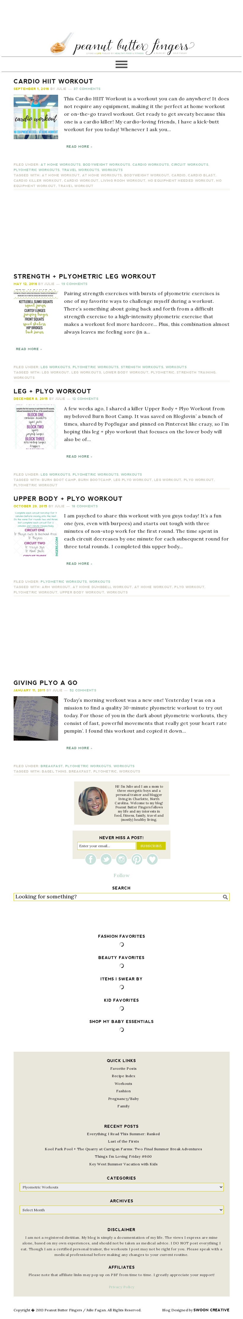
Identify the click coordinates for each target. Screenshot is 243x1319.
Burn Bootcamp (94, 480)
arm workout (56, 587)
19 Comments (74, 284)
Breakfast (52, 766)
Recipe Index (123, 1076)
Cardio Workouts (150, 165)
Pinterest (138, 859)
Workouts (112, 170)
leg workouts (86, 372)
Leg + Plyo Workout (52, 391)
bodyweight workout (146, 175)
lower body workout (125, 372)
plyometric (163, 372)
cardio (179, 175)
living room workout (123, 181)
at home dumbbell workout (102, 587)
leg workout (55, 372)
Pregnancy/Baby (123, 1098)
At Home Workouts (61, 165)
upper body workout (82, 592)
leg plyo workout (132, 480)
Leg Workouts (55, 367)
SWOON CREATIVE (211, 1310)
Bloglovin (152, 859)
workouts (24, 378)
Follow (121, 875)
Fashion (123, 1091)
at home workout (61, 175)
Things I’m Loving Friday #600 (123, 1156)
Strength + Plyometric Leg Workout (85, 276)
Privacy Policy (122, 1287)
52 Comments (83, 690)
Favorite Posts (123, 1068)
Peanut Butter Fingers (121, 45)
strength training (196, 372)
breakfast (80, 771)
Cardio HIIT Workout (53, 81)
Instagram (123, 859)
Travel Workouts (81, 170)
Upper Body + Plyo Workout (68, 498)
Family (123, 1106)
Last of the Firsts (123, 1141)
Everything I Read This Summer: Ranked (123, 1134)
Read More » (79, 147)
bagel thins (54, 771)
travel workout (75, 186)
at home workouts (102, 175)
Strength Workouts (142, 367)
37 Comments (86, 89)
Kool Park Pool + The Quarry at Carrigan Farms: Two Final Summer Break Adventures (123, 1149)
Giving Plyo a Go (46, 682)
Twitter (107, 859)
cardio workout (81, 181)
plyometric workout (35, 485)
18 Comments (85, 506)
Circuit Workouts (189, 165)
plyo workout (199, 480)
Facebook (92, 859)
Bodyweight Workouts (106, 165)
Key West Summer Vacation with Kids (123, 1164)
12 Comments (85, 399)
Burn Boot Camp (59, 480)
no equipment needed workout (181, 181)
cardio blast (201, 175)
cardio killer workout (38, 181)
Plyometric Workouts (37, 170)
